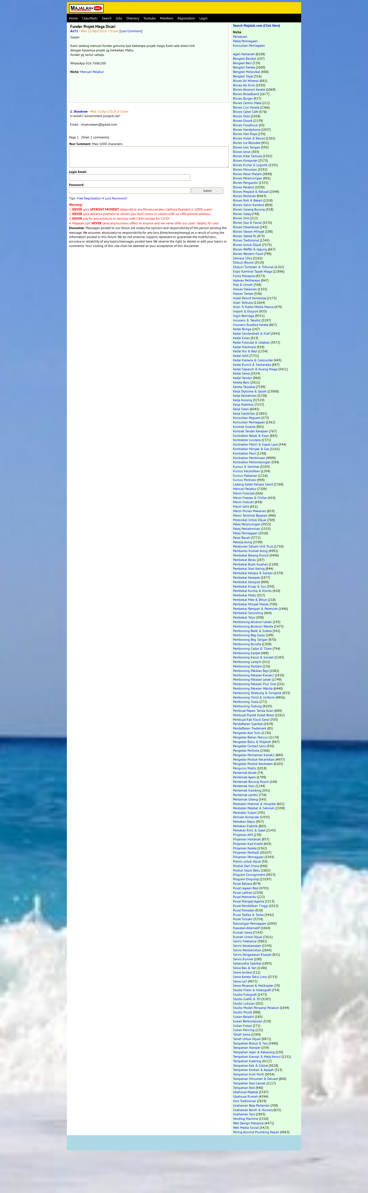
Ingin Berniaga (243, 316)
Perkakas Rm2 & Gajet (249, 830)
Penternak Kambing (247, 790)
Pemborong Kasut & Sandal (253, 657)
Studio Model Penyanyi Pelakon (256, 1008)
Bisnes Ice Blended (246, 143)
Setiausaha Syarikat (247, 963)
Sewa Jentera (242, 972)
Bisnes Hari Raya (245, 134)
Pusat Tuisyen (243, 919)
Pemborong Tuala (246, 701)
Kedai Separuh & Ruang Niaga (255, 369)
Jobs (119, 18)
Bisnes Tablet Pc (244, 236)
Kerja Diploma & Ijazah (250, 391)
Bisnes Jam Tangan (246, 147)
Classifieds (90, 18)
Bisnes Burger (243, 98)
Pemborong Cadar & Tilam (252, 648)
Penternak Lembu (245, 795)
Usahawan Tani (244, 1114)
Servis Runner (243, 959)
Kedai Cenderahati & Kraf (251, 333)
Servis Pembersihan (247, 950)
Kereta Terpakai (244, 387)
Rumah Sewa (242, 932)
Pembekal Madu (244, 595)
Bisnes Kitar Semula (247, 156)
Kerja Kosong (242, 400)
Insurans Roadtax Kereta (250, 325)
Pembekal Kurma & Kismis (252, 591)
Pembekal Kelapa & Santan (253, 573)
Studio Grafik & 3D (246, 999)
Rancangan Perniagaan (249, 923)
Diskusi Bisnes (243, 262)
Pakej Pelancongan (246, 524)
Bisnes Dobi (241, 116)
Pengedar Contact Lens (249, 746)
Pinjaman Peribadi (246, 852)
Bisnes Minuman (245, 169)
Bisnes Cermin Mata (247, 103)
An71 (74, 31)
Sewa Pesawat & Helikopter (253, 985)
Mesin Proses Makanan (249, 511)
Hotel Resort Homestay (249, 298)
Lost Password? (116, 198)
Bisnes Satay (242, 214)
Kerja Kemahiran (245, 395)
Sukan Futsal (242, 1025)
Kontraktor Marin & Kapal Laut (255, 444)
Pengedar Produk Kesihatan (253, 763)
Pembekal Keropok (246, 582)
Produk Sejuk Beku (246, 870)
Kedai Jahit (241, 355)
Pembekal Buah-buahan (250, 564)
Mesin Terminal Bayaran (250, 515)
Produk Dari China (246, 866)
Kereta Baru (241, 382)
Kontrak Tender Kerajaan (250, 431)
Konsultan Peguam (246, 418)
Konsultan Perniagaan (249, 45)
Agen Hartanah (244, 54)
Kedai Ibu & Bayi (245, 351)
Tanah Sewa (241, 1034)
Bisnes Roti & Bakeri (247, 200)
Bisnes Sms (241, 218)
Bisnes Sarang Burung (249, 209)
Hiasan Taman (243, 293)
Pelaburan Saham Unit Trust (253, 546)
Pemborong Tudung (247, 706)
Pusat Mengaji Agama (248, 901)
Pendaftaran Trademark (249, 728)
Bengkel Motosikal (246, 72)
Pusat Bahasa (242, 883)
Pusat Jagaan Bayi (246, 888)
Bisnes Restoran (244, 196)
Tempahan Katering (247, 1061)
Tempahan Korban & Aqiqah (253, 1070)
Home (73, 18)
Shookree (81, 111)
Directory (132, 18)
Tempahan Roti (244, 1087)
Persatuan (240, 36)
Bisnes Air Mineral (246, 80)
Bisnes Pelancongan (247, 178)
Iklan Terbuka (243, 302)
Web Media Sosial (246, 1127)
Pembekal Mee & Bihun (250, 599)
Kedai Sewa (241, 373)
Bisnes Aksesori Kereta (249, 89)
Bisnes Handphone (246, 129)
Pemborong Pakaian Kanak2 (253, 675)
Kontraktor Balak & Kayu (251, 435)
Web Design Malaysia (248, 1123)
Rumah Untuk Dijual (247, 937)
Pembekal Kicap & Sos (249, 586)
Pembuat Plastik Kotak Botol (253, 715)
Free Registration (89, 198)
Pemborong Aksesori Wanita (253, 626)
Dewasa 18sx (242, 258)
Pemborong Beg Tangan (250, 639)
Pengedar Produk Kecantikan (254, 759)
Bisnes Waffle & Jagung (250, 249)
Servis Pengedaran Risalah (252, 954)
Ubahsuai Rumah (245, 1096)
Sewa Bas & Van (245, 968)
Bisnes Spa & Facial (247, 222)
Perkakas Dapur (244, 821)
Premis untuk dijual (247, 861)
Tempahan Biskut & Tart (250, 1043)
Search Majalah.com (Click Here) (256, 25)
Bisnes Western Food (248, 253)
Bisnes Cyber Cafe (245, 111)
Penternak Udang (245, 799)
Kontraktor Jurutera (247, 440)
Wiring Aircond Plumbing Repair (256, 1132)
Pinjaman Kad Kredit (248, 843)
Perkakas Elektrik (245, 826)
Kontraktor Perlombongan (252, 462)
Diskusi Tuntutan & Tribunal (253, 267)
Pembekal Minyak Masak (251, 604)
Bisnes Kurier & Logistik (250, 165)
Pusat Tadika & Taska (248, 915)
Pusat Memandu (244, 897)
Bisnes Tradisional (246, 240)
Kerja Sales (241, 409)
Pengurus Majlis (244, 768)
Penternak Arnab (245, 772)
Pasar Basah (241, 537)
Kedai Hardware (244, 347)
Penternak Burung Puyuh (251, 781)
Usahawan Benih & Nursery (253, 1110)
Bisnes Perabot (243, 187)
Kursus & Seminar (246, 466)
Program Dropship (246, 879)
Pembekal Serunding (248, 613)
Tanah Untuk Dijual (247, 1039)
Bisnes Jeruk (242, 152)
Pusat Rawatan (243, 910)
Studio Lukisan (244, 1003)
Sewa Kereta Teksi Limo (250, 977)
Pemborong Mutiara (247, 666)
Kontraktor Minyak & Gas (251, 449)
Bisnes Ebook (243, 120)
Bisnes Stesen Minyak (248, 231)
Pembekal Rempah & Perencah (255, 608)
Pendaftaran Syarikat (248, 724)
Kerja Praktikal (243, 404)
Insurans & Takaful (247, 320)
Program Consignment (249, 874)
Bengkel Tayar (243, 76)
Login (203, 18)
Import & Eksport (245, 311)
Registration (186, 18)
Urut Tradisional (244, 1101)
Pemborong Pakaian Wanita (253, 688)
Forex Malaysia (244, 276)
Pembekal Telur (244, 617)
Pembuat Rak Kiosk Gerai (251, 719)
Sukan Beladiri (243, 1016)
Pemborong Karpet (246, 653)
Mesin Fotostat (243, 493)
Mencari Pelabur (92, 72)
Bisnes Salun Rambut (248, 205)
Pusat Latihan (243, 892)
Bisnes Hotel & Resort (249, 138)
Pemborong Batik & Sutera (252, 631)
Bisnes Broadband (246, 94)
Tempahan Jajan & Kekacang (254, 1052)
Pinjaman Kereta (245, 848)
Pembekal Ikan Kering (249, 568)
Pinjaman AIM (243, 835)
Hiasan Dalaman (245, 289)
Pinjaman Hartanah (247, 839)
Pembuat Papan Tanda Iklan (253, 710)
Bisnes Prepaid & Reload (251, 191)
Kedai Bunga (242, 329)
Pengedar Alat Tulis (247, 733)
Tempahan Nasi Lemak (249, 1083)
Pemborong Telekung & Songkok (257, 693)
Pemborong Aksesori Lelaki (252, 622)
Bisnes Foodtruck (245, 125)
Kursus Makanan (245, 475)
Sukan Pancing (243, 1030)
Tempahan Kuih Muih (248, 1074)
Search (107, 18)
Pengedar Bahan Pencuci (251, 737)
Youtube (150, 18)
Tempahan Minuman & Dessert (255, 1079)
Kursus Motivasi (244, 480)
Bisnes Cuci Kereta (246, 107)
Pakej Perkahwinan (246, 528)
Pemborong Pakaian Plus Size (254, 684)
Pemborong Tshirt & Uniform (254, 697)
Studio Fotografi (245, 994)
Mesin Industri (243, 502)
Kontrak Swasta (244, 426)
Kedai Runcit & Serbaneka (252, 364)
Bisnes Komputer (245, 160)
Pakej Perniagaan (245, 41)
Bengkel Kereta (244, 67)
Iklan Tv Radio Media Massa (253, 307)
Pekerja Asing (242, 542)
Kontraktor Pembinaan (249, 458)
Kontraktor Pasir (244, 453)
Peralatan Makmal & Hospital (254, 804)
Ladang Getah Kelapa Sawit (253, 484)
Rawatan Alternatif (246, 928)
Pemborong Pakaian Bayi (251, 670)
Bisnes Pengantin (245, 182)
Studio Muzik (242, 1012)
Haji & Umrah (243, 284)
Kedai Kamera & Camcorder (253, 360)
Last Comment (131, 31)
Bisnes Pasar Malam (247, 174)
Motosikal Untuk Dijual (249, 520)
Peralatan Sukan (245, 812)
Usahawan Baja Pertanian (251, 1105)
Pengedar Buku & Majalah (252, 742)
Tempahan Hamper (246, 1047)
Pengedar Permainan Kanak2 (254, 755)
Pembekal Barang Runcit (251, 555)
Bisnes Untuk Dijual (247, 245)
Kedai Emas (241, 338)
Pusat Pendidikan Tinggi (250, 906)
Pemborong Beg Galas (249, 635)
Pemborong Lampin (247, 662)
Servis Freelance (245, 941)
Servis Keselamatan (247, 945)
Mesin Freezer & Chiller (250, 498)
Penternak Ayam (244, 777)
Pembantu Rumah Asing (250, 551)
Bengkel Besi (242, 63)
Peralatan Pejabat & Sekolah (254, 808)
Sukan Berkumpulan (248, 1021)
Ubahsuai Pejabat (245, 1092)
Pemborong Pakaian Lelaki (252, 679)
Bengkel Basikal (244, 58)
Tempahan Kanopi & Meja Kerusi (257, 1056)
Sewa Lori (240, 981)
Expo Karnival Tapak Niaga (252, 271)
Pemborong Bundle (247, 644)
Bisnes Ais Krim (244, 85)
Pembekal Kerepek (246, 577)
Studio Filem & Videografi (252, 990)
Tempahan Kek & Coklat (250, 1065)
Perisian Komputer (246, 817)
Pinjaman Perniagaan (248, 857)
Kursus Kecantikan (246, 471)
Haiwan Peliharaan (246, 280)
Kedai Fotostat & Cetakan (251, 342)
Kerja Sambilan (244, 413)
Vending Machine (245, 1118)
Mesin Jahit (241, 506)
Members (166, 18)
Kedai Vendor (242, 378)
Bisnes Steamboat (246, 227)
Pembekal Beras (244, 560)
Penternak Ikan (244, 786)
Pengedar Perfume (246, 750)
